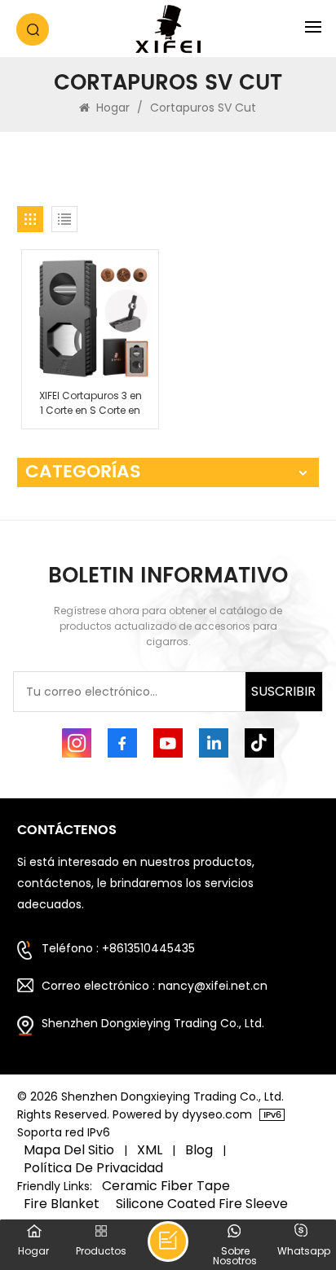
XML (149, 1150)
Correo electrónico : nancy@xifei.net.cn (154, 986)
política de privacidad (93, 1168)
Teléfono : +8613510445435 (118, 948)
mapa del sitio (69, 1150)
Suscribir (283, 691)
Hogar (113, 107)
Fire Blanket (61, 1204)
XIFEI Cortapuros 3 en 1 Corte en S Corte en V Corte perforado (90, 403)
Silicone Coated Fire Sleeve (202, 1204)
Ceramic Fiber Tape (166, 1186)
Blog (199, 1150)
